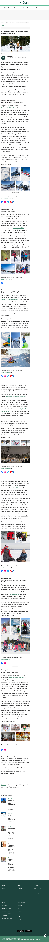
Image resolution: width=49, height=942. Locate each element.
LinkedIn (19, 919)
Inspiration (22, 7)
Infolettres (20, 888)
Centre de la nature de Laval (9, 300)
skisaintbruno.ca (5, 659)
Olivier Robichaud (10, 809)
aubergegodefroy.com (7, 747)
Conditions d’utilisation (7, 918)
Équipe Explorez (10, 56)
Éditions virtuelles (37, 888)
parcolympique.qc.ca (6, 198)
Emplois (3, 888)
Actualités (3, 7)
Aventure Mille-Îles (16, 488)
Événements (4, 891)
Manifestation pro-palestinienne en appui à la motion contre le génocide (11, 832)
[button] (1, 2)
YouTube (19, 916)
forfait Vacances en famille (16, 678)
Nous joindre (4, 905)
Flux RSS (20, 891)
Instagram (20, 911)
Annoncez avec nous (6, 908)
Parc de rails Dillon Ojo (8, 108)
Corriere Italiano (37, 896)
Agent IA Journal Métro (11, 823)
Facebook (20, 905)
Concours (4, 893)
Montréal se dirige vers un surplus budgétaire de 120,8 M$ (11, 803)
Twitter (19, 908)
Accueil (2, 22)
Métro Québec (37, 893)
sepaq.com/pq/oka (6, 279)
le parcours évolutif (14, 594)
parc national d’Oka (18, 228)
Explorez (45, 7)
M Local (10, 7)
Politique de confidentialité (7, 921)
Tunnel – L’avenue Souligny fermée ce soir (11, 817)
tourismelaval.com (6, 372)
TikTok (19, 914)
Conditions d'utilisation (33, 939)
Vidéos (3, 896)
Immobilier (30, 7)
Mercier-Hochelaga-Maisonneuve (11, 813)
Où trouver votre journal (39, 891)
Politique (9, 841)
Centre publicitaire (6, 911)
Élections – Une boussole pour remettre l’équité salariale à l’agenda (11, 847)
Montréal (9, 826)
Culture (16, 7)
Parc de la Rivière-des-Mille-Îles (16, 396)
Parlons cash (38, 7)
